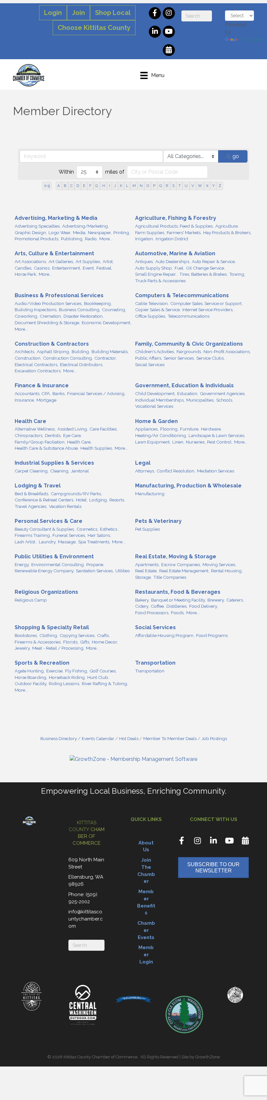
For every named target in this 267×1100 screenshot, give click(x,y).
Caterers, (235, 600)
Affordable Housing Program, (164, 635)
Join (78, 13)
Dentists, (53, 435)
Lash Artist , (26, 541)
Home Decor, (105, 641)
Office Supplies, (150, 316)
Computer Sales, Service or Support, (206, 303)
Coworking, (26, 316)
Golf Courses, (103, 670)
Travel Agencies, (31, 506)
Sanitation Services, (95, 570)
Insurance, (25, 400)
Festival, (104, 268)
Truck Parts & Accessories (160, 280)
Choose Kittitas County (94, 28)
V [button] (192, 185)
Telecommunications (188, 316)
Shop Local (113, 13)
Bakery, (142, 600)
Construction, (28, 358)
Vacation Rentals (65, 506)
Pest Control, (219, 441)
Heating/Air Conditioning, (161, 435)
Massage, (67, 541)
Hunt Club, (98, 677)
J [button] (115, 185)
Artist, (108, 261)
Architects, (25, 351)
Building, (81, 351)
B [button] (65, 185)
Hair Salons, (99, 535)
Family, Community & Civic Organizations (189, 344)
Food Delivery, (203, 606)
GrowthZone (207, 1056)
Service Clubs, (210, 358)
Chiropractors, (29, 435)
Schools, (224, 400)
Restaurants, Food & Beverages (177, 592)
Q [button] (160, 185)
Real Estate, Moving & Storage (175, 556)
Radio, (91, 238)
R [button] (167, 185)
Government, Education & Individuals (184, 385)
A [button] (58, 185)
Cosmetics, (87, 529)
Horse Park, (26, 274)
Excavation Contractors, (38, 370)
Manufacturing (149, 493)
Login (53, 13)
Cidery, (142, 606)
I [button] (109, 185)
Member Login (146, 955)
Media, (79, 232)
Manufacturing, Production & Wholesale (188, 486)
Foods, (178, 612)
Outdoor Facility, (31, 683)
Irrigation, (144, 238)
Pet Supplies (147, 529)
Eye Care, (72, 435)
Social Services (149, 364)
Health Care (30, 421)
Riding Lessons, (64, 683)
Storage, (143, 577)
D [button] (78, 185)
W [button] (200, 185)
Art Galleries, (61, 261)
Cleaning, (59, 470)
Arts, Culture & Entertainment (54, 253)
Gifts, (85, 641)
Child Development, (155, 393)
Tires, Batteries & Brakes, (203, 274)
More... (106, 238)
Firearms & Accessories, (38, 641)
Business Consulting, (79, 309)
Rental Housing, (227, 570)
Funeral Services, (69, 535)
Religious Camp (31, 600)
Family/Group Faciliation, (40, 441)
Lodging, (98, 499)
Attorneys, (145, 470)
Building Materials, (110, 351)
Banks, (58, 393)
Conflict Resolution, (176, 470)
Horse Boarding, (31, 677)
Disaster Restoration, (83, 316)
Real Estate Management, (184, 570)
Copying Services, (77, 635)
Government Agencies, (223, 393)
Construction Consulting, (68, 358)
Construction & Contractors (52, 344)
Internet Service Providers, (207, 309)
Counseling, (114, 309)
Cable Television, (152, 303)
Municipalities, (200, 400)
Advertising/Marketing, (85, 226)
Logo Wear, (60, 232)
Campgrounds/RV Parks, (76, 493)
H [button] (103, 185)
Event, (89, 268)
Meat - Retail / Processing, (58, 648)
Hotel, (82, 499)
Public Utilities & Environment (54, 556)
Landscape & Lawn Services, (217, 435)
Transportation (155, 663)
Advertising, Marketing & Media (56, 218)
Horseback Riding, (67, 677)
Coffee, (158, 606)
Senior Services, (179, 358)
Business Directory (58, 738)
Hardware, (211, 428)
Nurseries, (195, 441)
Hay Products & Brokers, (227, 232)
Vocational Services (154, 406)
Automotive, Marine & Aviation (175, 253)
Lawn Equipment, (153, 441)
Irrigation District (172, 238)
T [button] (179, 185)
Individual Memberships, (160, 400)
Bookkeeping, (98, 303)
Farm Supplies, (150, 232)
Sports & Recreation (42, 663)
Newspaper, (100, 232)
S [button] (173, 185)
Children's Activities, (155, 351)
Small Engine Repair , (156, 274)
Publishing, (72, 238)
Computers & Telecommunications (182, 295)
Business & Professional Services (59, 295)
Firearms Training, (33, 535)
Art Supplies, (88, 261)
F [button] (90, 185)
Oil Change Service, (205, 268)
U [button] (186, 185)
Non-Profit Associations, (227, 351)
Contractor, (105, 358)
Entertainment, (66, 268)
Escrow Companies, (181, 564)
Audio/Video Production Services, (48, 303)
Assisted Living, (72, 428)
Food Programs (212, 635)
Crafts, (103, 635)
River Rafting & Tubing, (105, 683)
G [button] (96, 185)
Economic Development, (106, 322)
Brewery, (216, 600)
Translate (251, 39)
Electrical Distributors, (81, 364)
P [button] (154, 185)
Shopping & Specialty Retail (52, 627)
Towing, (237, 274)
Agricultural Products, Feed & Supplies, (174, 226)
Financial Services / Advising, (96, 393)
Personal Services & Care (48, 521)
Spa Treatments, (94, 541)
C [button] (71, 185)
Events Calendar (98, 738)
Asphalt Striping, (53, 351)
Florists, (70, 641)
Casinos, (42, 268)
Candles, (23, 268)
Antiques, (144, 261)
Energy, (22, 564)
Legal (142, 463)
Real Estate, (146, 570)
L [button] (127, 185)
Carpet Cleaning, (32, 470)
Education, (187, 393)
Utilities (122, 570)
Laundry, (47, 541)
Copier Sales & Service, (158, 309)
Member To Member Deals (170, 738)
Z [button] (219, 185)
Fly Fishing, (76, 670)
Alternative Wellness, (35, 428)
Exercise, (54, 670)
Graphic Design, (31, 232)
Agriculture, (227, 226)
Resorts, (117, 499)
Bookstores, (26, 635)
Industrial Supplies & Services (54, 463)
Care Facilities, (104, 428)
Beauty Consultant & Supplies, (45, 529)
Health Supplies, (96, 448)
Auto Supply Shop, (154, 268)
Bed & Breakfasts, (32, 493)
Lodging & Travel (38, 486)
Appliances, (147, 428)
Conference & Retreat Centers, (44, 499)
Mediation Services (215, 470)
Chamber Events (146, 930)
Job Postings (214, 738)
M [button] (134, 185)
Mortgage (46, 400)
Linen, (178, 441)
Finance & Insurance (42, 385)
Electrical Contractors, (36, 364)
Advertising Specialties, (38, 226)
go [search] (235, 156)
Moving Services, (219, 564)
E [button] (84, 185)
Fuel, (179, 268)
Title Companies (169, 577)
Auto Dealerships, (172, 261)
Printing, (121, 232)
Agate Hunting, (30, 670)
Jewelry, (23, 648)
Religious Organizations (46, 592)
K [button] (121, 185)
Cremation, (51, 316)
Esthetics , (109, 529)
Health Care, (79, 441)
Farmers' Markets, (184, 232)
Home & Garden (156, 421)
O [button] (148, 185)
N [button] (141, 185)
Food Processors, (152, 612)
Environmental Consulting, (58, 564)
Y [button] (213, 185)
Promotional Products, (37, 238)
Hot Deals (128, 738)
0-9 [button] (47, 185)
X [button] (207, 185)
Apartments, (147, 564)
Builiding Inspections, (36, 309)
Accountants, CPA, (33, 393)
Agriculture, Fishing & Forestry (175, 218)
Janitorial (80, 470)
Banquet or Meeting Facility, (178, 600)
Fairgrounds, (189, 351)
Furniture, (189, 428)
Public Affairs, (148, 358)
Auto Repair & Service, (214, 261)
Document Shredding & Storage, (47, 322)
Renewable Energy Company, (44, 570)
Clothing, (48, 635)
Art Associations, (31, 261)
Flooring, (169, 428)
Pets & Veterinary (158, 521)
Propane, (95, 564)
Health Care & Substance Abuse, (47, 448)
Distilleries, (177, 606)
